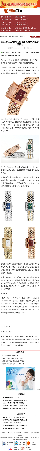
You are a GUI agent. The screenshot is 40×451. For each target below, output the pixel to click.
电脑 (20, 25)
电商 (6, 30)
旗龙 (9, 331)
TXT (21, 435)
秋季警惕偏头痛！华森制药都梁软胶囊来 (15, 400)
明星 (20, 17)
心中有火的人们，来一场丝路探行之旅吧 (15, 417)
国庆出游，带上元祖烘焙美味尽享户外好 (15, 408)
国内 (10, 17)
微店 (10, 30)
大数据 (26, 30)
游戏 (16, 25)
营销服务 (18, 432)
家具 (6, 22)
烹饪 (24, 22)
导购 (6, 19)
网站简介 (3, 432)
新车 (10, 19)
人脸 (6, 25)
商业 (21, 30)
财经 (2, 19)
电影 (24, 17)
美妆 (6, 28)
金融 (16, 28)
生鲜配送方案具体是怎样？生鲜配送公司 (15, 425)
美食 (2, 28)
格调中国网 (12, 36)
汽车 (2, 22)
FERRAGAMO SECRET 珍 (11, 397)
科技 (16, 19)
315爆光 (31, 30)
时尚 (2, 25)
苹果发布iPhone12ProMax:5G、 (11, 355)
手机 (24, 25)
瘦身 (10, 28)
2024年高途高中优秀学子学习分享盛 (14, 403)
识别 (10, 25)
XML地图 (25, 432)
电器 (10, 22)
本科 (24, 19)
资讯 (6, 17)
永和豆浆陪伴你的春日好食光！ (12, 423)
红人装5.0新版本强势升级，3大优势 (13, 428)
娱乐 (16, 17)
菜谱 (20, 22)
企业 (16, 22)
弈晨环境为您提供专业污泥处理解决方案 (15, 420)
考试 (20, 19)
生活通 (25, 28)
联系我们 (10, 432)
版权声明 (33, 432)
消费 (2, 30)
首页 (2, 17)
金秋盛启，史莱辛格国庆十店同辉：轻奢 (15, 406)
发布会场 (30, 28)
